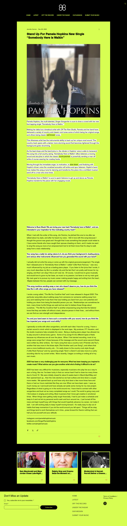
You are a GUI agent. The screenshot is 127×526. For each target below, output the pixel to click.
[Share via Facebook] (28, 430)
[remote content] (63, 204)
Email (6, 503)
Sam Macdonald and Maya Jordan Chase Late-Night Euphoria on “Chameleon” (31, 472)
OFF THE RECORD (79, 503)
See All (108, 448)
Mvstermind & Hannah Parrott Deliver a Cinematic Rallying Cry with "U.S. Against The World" (95, 472)
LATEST (75, 500)
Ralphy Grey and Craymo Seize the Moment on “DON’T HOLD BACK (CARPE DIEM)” (62, 472)
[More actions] (99, 29)
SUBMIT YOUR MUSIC (79, 515)
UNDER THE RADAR (79, 507)
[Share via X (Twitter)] (33, 430)
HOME (74, 496)
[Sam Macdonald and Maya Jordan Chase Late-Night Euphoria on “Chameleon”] (31, 460)
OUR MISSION (77, 511)
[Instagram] (105, 503)
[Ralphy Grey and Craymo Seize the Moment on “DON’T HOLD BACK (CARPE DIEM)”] (63, 460)
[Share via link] (37, 430)
